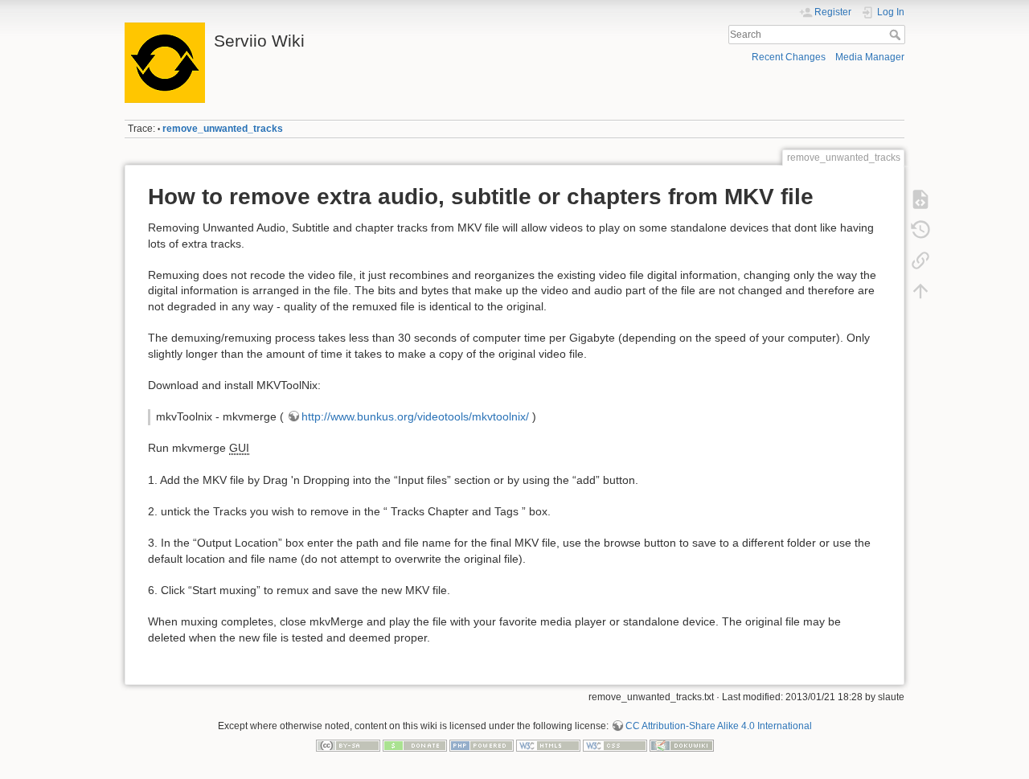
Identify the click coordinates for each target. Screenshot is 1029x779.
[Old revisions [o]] (920, 230)
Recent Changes (789, 57)
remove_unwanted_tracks (222, 128)
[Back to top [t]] (920, 291)
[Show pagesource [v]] (920, 199)
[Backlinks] (920, 260)
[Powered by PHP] (481, 745)
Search (896, 34)
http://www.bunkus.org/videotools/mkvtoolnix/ (415, 416)
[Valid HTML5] (548, 745)
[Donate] (415, 745)
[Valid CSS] (615, 745)
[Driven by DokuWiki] (682, 745)
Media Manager (869, 57)
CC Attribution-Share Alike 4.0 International (718, 726)
